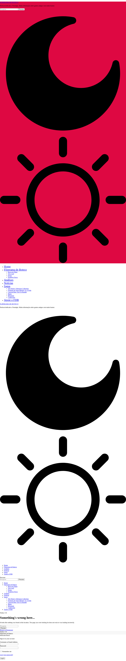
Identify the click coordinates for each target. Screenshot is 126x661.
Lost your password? (6, 655)
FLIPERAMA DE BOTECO (9, 2)
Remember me (6, 651)
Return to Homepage (6, 630)
